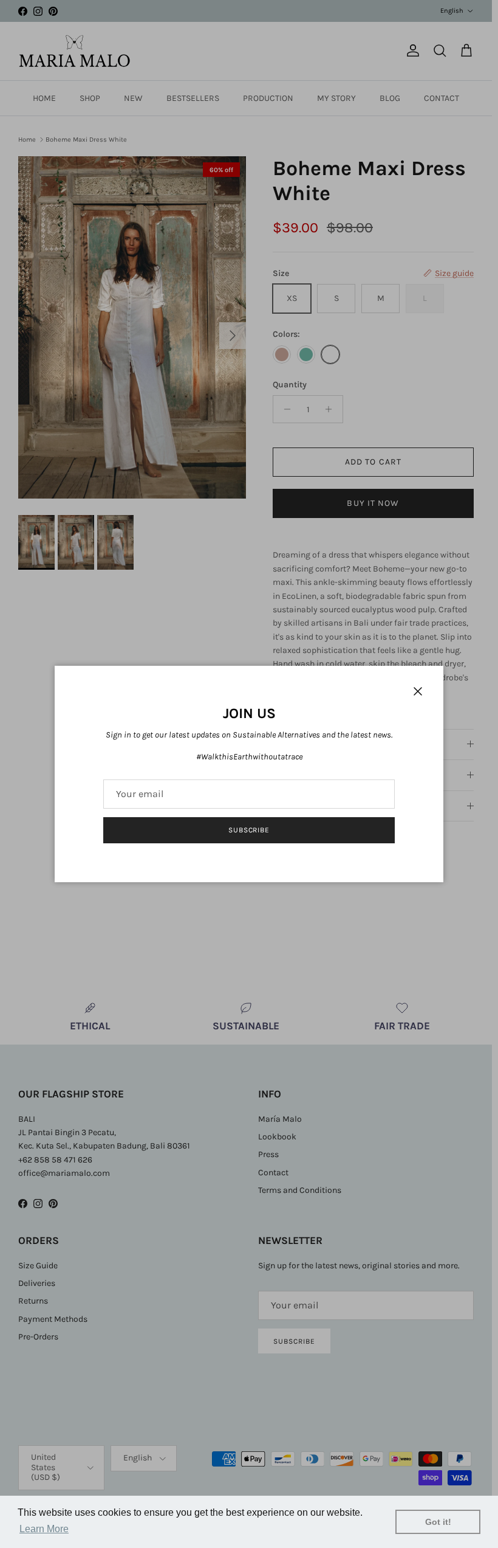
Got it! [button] (438, 1522)
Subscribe (249, 830)
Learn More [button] (44, 1529)
